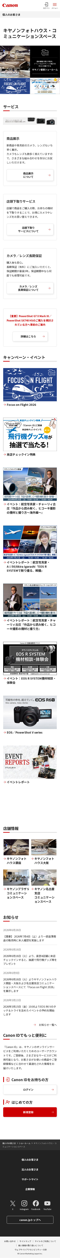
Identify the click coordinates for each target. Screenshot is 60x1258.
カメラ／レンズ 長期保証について (28, 288)
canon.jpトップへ (30, 1220)
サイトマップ (25, 1241)
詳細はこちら (28, 336)
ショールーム (24, 1143)
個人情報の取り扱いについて (30, 1245)
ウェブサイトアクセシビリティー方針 (31, 1249)
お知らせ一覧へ (48, 1025)
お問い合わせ (10, 1241)
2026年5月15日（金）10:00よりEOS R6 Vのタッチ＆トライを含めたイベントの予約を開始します (29, 1010)
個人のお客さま (11, 14)
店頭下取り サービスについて (28, 229)
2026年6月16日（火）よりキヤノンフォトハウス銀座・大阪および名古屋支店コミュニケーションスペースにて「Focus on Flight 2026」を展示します (30, 985)
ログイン (28, 1089)
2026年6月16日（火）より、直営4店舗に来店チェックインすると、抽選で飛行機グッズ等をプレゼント (30, 960)
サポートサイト (30, 1179)
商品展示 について (28, 175)
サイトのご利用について (45, 1241)
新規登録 (28, 1112)
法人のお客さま (30, 1169)
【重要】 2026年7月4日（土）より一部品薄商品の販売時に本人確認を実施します (29, 938)
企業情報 (30, 1189)
